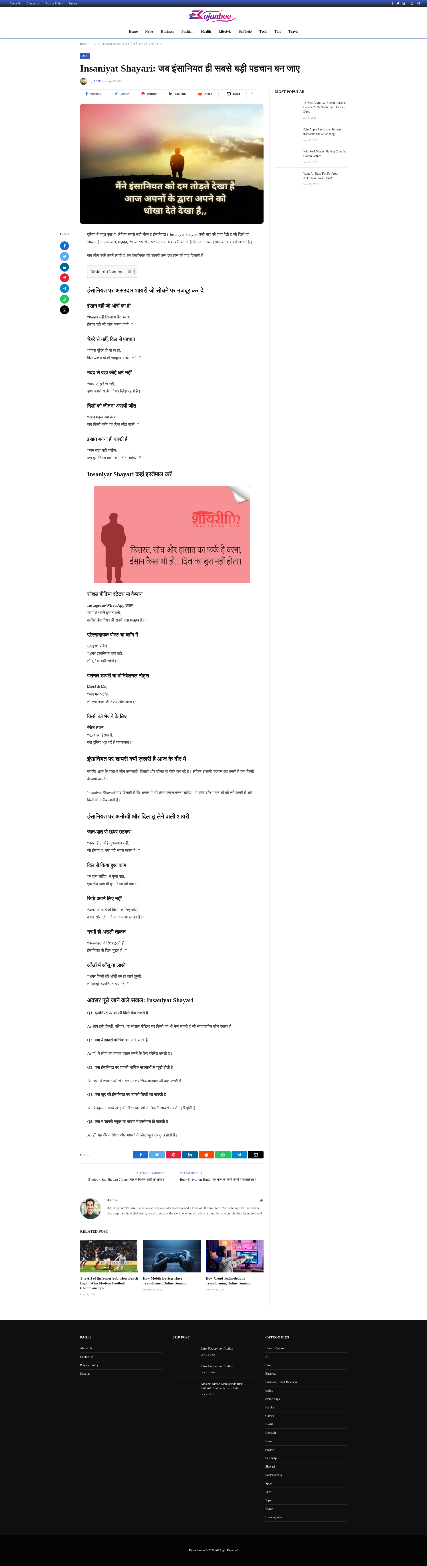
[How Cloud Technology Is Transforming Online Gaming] (235, 1256)
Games (269, 1416)
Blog (268, 1365)
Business (167, 31)
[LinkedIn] (64, 267)
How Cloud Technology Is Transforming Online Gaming (228, 1280)
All (85, 56)
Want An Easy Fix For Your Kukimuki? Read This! (320, 176)
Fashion (187, 31)
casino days (272, 1399)
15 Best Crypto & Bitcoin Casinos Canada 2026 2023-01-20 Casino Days (324, 107)
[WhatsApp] (64, 299)
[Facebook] (64, 245)
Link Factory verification (217, 1348)
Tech (263, 31)
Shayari (270, 1466)
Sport (268, 1483)
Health (206, 31)
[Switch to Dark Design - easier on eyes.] (412, 3)
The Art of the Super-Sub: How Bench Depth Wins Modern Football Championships (109, 1283)
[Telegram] (64, 288)
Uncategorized (274, 1517)
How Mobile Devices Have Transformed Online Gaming (164, 1280)
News (149, 31)
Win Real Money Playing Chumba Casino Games (324, 154)
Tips (277, 31)
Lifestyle (225, 31)
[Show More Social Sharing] (252, 93)
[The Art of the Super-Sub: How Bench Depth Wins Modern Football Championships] (109, 1256)
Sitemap (74, 3)
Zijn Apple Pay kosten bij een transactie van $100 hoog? (322, 132)
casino (269, 1390)
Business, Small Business (281, 1382)
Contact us (33, 3)
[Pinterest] (64, 277)
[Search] (418, 3)
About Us (15, 3)
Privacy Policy (54, 3)
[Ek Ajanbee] (213, 16)
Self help (245, 31)
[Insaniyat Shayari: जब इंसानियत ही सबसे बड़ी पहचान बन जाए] (172, 164)
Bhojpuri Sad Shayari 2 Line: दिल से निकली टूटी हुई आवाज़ (126, 1179)
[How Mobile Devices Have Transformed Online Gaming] (172, 1256)
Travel (293, 31)
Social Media (273, 1475)
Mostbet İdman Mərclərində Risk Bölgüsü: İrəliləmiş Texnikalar (222, 1386)
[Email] (64, 309)
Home (133, 31)
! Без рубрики (274, 1348)
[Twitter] (64, 256)
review (269, 1449)
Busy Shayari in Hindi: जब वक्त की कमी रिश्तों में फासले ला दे (218, 1179)
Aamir (98, 81)
